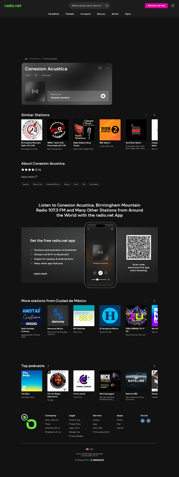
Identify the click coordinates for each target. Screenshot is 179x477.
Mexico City (37, 184)
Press (47, 424)
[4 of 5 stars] (33, 169)
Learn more (40, 273)
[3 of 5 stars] (29, 169)
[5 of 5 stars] (36, 169)
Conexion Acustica (60, 98)
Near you (101, 14)
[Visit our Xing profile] (148, 420)
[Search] (107, 5)
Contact (96, 420)
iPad (119, 424)
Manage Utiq (74, 432)
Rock (28, 75)
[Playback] (103, 96)
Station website (27, 177)
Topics (128, 14)
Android (120, 428)
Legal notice (74, 428)
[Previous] (146, 113)
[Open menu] (173, 5)
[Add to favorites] (100, 68)
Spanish (26, 184)
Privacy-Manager (76, 436)
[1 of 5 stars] (22, 169)
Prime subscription (101, 432)
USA (91, 449)
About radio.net (51, 420)
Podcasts (70, 14)
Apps (95, 424)
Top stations (53, 14)
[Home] (26, 59)
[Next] (154, 113)
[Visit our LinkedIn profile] (143, 420)
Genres (115, 14)
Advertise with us (52, 428)
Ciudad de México (53, 184)
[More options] (107, 68)
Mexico (67, 184)
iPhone (120, 420)
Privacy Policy (75, 424)
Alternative (46, 75)
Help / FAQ (97, 428)
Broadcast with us (53, 432)
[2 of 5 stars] (26, 169)
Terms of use (74, 420)
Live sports (85, 14)
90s (36, 75)
